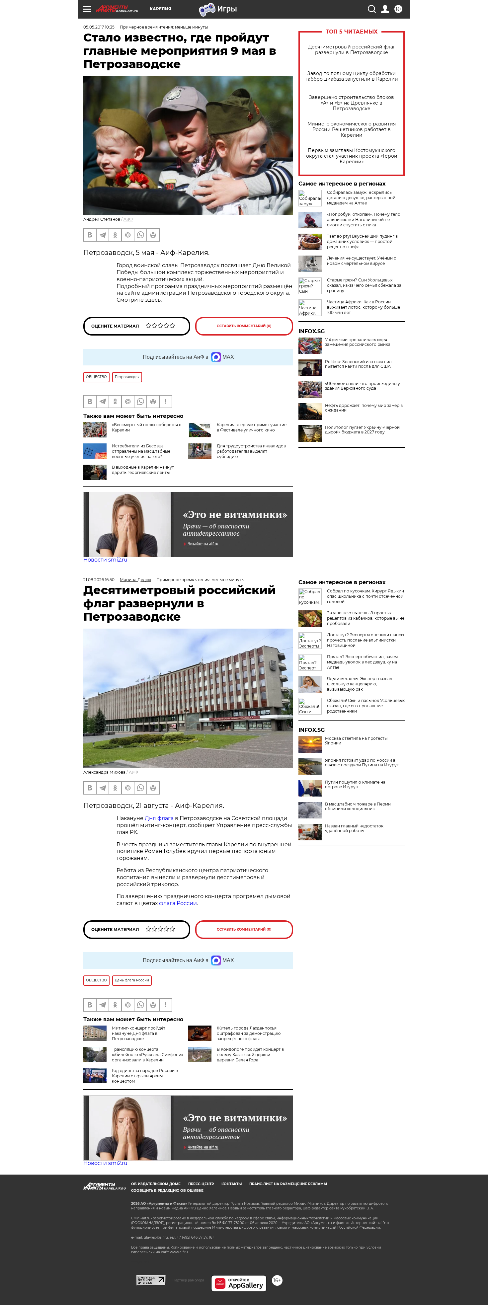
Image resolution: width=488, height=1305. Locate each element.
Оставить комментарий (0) (244, 326)
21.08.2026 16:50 (99, 579)
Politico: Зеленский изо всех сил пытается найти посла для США (358, 364)
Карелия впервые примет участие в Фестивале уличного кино (251, 427)
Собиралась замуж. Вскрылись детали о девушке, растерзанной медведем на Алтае (361, 197)
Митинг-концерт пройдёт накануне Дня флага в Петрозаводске (138, 1033)
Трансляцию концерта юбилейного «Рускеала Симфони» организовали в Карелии (147, 1054)
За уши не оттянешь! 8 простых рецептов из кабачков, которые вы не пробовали (365, 618)
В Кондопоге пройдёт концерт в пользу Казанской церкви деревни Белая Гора (250, 1054)
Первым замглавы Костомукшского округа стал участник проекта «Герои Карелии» (351, 156)
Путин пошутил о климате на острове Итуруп (355, 784)
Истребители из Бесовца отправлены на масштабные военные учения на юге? (141, 451)
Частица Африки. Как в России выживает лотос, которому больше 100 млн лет (363, 307)
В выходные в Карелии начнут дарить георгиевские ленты (143, 470)
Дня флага (159, 818)
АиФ (128, 219)
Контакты (231, 1184)
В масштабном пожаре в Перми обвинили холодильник (358, 806)
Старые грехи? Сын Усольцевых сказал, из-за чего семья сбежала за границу (364, 285)
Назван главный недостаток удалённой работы (354, 828)
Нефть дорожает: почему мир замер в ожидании (364, 408)
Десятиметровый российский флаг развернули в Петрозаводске (351, 49)
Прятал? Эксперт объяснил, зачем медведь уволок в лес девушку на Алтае (362, 662)
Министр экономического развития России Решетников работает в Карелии (351, 129)
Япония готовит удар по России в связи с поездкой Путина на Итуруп (362, 762)
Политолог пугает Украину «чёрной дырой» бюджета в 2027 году (362, 429)
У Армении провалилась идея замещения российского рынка (357, 342)
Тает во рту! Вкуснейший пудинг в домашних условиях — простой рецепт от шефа (362, 241)
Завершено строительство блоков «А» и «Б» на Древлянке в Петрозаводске (351, 103)
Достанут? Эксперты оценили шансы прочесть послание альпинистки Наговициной (365, 640)
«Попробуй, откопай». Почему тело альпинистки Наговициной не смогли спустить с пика (363, 219)
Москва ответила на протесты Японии (356, 740)
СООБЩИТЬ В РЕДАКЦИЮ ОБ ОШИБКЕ (167, 1191)
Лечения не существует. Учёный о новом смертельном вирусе (361, 261)
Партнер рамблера (188, 1280)
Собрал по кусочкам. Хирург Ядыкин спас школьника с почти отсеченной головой (365, 596)
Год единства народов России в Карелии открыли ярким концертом (145, 1076)
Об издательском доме (156, 1184)
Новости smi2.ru (105, 560)
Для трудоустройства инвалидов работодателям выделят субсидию (251, 451)
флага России (177, 903)
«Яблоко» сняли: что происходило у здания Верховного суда (362, 386)
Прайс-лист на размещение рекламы (288, 1184)
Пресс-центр (201, 1184)
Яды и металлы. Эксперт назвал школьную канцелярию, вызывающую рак (359, 684)
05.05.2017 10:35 (99, 27)
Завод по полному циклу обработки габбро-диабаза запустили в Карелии (351, 76)
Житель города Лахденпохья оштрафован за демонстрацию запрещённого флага (249, 1033)
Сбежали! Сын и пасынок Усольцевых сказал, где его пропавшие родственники (366, 706)
